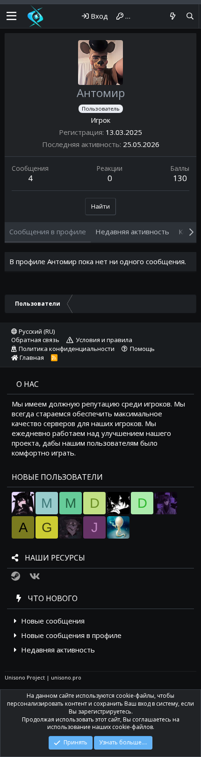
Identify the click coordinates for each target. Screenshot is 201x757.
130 (180, 178)
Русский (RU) (36, 331)
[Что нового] (172, 16)
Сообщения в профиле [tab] (47, 231)
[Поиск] (190, 16)
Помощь (142, 348)
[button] (11, 16)
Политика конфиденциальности (67, 348)
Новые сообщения (53, 620)
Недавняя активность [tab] (132, 231)
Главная (31, 357)
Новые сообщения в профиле (71, 635)
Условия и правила (104, 340)
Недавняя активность (58, 649)
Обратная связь (35, 340)
